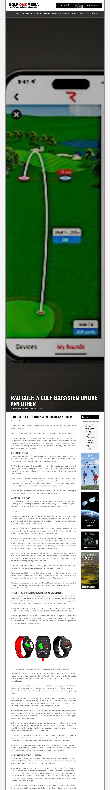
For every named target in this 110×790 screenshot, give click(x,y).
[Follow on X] (88, 38)
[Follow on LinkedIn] (84, 38)
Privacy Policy (100, 19)
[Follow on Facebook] (77, 38)
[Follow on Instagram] (81, 38)
